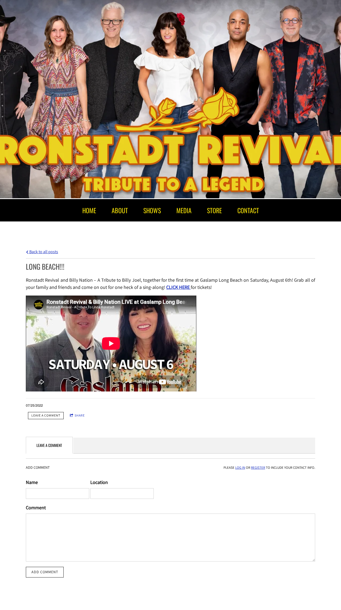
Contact (248, 210)
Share (80, 415)
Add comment (44, 571)
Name (32, 482)
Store (214, 210)
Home (89, 210)
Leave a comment (45, 415)
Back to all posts (43, 251)
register (258, 467)
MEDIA (184, 210)
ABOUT (120, 210)
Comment (36, 507)
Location (99, 482)
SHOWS (152, 210)
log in (240, 467)
